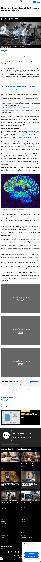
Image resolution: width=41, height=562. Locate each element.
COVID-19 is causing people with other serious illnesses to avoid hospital (18, 84)
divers (8, 227)
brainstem (12, 254)
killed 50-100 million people (24, 238)
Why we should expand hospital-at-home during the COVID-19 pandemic (18, 86)
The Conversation (6, 20)
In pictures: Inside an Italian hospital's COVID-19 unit (14, 89)
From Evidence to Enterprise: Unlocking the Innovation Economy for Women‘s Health (30, 484)
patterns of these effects (11, 115)
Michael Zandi (4, 50)
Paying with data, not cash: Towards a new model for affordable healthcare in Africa (10, 484)
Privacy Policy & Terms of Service (20, 555)
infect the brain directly (21, 141)
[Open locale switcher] (1, 558)
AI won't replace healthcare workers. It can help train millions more (30, 503)
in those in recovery (27, 71)
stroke (13, 107)
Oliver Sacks (24, 259)
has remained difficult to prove (17, 250)
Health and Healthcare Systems (9, 6)
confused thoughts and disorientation (30, 131)
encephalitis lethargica (6, 263)
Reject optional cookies (31, 556)
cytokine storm (30, 149)
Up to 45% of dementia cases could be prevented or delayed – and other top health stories (10, 504)
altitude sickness (16, 227)
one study (4, 224)
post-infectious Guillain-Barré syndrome (17, 110)
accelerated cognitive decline (24, 137)
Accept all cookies (32, 553)
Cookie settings (31, 559)
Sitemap (20, 557)
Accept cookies (20, 300)
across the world (27, 115)
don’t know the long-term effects (31, 132)
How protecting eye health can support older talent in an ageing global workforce (30, 465)
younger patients (24, 107)
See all (38, 449)
